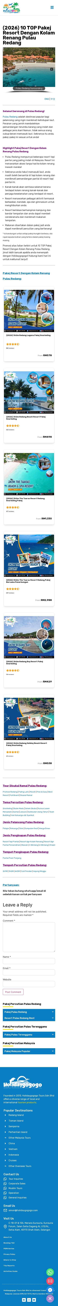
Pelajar (6, 828)
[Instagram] (29, 1300)
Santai (16, 812)
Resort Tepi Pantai (11, 842)
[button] (6, 69)
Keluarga (14, 828)
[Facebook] (24, 1300)
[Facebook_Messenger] (50, 1290)
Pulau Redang (10, 116)
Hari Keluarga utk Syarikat (22, 815)
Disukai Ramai (26, 795)
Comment (9, 920)
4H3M (17, 871)
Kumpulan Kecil (31, 828)
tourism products (27, 1102)
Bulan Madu (19, 808)
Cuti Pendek (26, 871)
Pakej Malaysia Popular (17, 1051)
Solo (21, 828)
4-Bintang (43, 845)
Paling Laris (24, 792)
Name (7, 957)
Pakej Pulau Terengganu (18, 1034)
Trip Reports (9, 1266)
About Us (8, 1237)
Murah (32, 792)
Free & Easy (42, 792)
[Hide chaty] (50, 1298)
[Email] (50, 1281)
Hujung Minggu (39, 871)
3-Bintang (33, 845)
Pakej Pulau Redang (16, 1012)
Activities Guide (10, 1271)
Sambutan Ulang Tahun (38, 812)
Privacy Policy (9, 1254)
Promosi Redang (10, 792)
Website (7, 979)
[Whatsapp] (50, 1272)
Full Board (14, 795)
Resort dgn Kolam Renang (31, 842)
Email (6, 968)
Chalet (52, 845)
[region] (29, 71)
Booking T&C (9, 1243)
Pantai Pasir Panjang (12, 858)
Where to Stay (10, 1260)
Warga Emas (44, 828)
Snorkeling (7, 808)
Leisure (23, 812)
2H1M (5, 871)
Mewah (25, 845)
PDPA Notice (9, 1249)
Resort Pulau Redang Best (19, 1018)
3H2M (11, 871)
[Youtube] (34, 1300)
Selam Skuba (31, 808)
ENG (47, 99)
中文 (53, 99)
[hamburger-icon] (52, 8)
